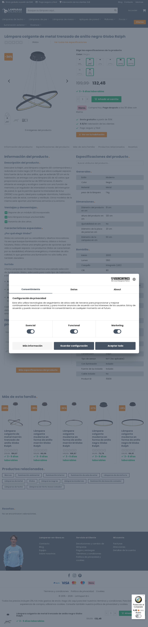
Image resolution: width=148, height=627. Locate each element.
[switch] (138, 616)
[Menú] (143, 596)
